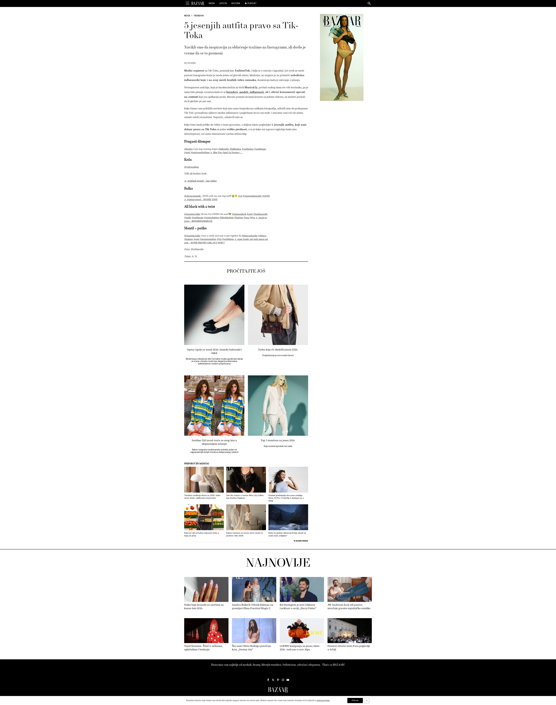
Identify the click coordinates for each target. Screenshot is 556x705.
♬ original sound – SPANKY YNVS (200, 199)
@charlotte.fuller (192, 214)
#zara (246, 217)
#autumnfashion (208, 239)
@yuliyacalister (191, 167)
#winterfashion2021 (252, 196)
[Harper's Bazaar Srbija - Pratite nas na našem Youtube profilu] (287, 680)
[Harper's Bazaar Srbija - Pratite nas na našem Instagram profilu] (282, 680)
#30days (262, 235)
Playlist (252, 3)
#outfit (187, 217)
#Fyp (252, 217)
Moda (212, 3)
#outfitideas (248, 149)
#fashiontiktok (239, 214)
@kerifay (188, 149)
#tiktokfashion (227, 217)
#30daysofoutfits (250, 235)
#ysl (240, 196)
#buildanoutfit (260, 214)
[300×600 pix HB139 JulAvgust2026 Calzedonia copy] (341, 57)
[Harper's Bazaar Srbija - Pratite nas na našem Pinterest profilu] (278, 680)
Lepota (223, 3)
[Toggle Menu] (187, 3)
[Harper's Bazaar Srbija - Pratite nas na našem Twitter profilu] (273, 680)
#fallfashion (235, 149)
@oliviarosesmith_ (193, 196)
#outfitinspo (260, 149)
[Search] (369, 3)
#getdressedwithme (200, 152)
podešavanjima (323, 700)
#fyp (219, 239)
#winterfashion (211, 217)
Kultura (236, 3)
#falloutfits (223, 149)
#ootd (187, 152)
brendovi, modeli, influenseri (245, 92)
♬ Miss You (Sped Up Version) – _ (226, 152)
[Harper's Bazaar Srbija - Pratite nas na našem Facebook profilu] (268, 680)
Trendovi (199, 16)
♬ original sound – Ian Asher (200, 181)
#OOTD (266, 196)
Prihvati (355, 700)
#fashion (238, 217)
